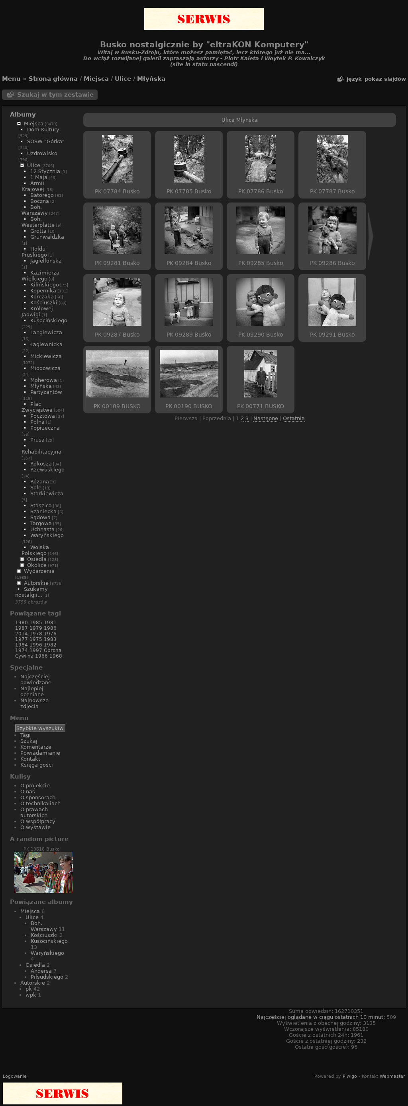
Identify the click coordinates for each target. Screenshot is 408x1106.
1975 (35, 639)
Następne (265, 418)
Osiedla (37, 559)
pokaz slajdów (385, 79)
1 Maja (38, 177)
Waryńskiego (47, 535)
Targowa (41, 523)
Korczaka (42, 297)
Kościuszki (43, 303)
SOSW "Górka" (46, 141)
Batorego (42, 195)
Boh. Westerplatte (38, 222)
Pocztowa (42, 416)
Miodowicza (45, 368)
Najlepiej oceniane (32, 691)
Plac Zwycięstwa (37, 407)
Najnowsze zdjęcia (34, 703)
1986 (50, 628)
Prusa (37, 440)
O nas (27, 791)
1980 (21, 622)
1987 (21, 628)
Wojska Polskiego (35, 550)
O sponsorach (37, 797)
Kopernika (43, 291)
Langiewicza (46, 332)
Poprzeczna (45, 428)
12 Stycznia (45, 171)
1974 (21, 650)
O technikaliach (40, 803)
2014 (21, 634)
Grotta (38, 231)
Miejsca (96, 78)
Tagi (25, 735)
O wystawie (35, 827)
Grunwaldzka (47, 237)
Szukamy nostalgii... (31, 592)
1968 (55, 656)
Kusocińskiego (48, 320)
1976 (50, 634)
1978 (35, 634)
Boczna (39, 201)
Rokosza (41, 464)
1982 (50, 645)
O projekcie (35, 786)
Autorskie (36, 583)
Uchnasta (42, 529)
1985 (35, 622)
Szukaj (28, 741)
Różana (39, 482)
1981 (50, 622)
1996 (35, 645)
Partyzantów (46, 392)
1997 (35, 650)
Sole (35, 488)
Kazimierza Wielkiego (40, 276)
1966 (41, 656)
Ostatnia (294, 418)
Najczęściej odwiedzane (35, 679)
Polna (37, 422)
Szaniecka (43, 511)
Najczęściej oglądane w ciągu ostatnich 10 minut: (321, 1017)
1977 (21, 639)
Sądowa (40, 517)
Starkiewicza (46, 494)
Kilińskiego (44, 285)
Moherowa (43, 380)
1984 (21, 645)
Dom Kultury (43, 129)
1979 (35, 628)
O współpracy (37, 821)
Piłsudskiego (47, 977)
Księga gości (36, 765)
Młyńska (151, 78)
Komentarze (35, 747)
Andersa (41, 971)
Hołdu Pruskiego (34, 252)
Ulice (123, 78)
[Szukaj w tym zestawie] (340, 79)
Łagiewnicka (46, 344)
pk (29, 989)
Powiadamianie (40, 753)
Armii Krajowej (33, 186)
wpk (31, 995)
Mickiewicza (46, 356)
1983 (50, 639)
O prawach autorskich (34, 812)
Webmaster (392, 1076)
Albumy (23, 114)
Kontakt (30, 759)
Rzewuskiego (47, 470)
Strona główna (53, 78)
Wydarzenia (39, 571)
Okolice (37, 565)
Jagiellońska (46, 261)
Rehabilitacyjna (41, 452)
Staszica (41, 505)
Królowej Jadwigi (37, 311)
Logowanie (15, 1076)
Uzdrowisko (42, 153)
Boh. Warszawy (35, 210)
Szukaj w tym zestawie (55, 94)
